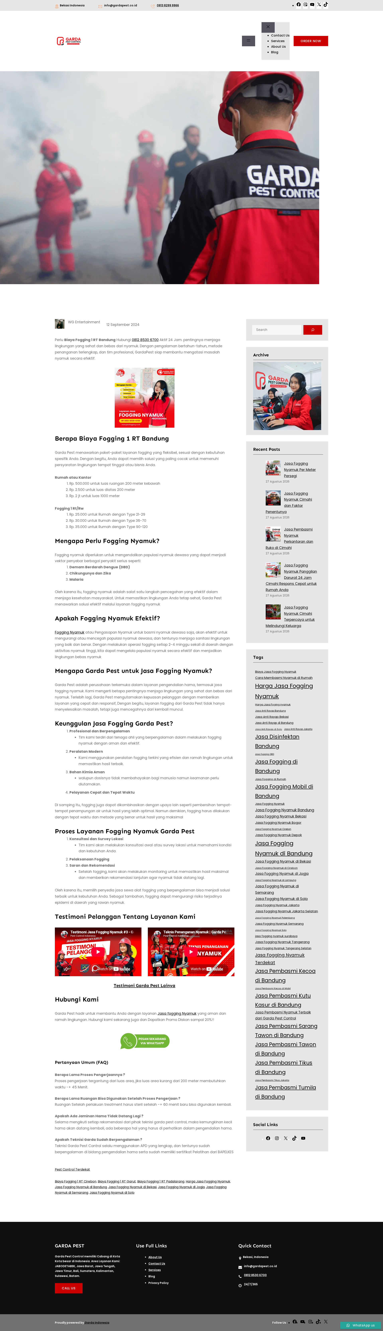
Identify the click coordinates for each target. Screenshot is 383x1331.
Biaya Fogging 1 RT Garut (117, 1181)
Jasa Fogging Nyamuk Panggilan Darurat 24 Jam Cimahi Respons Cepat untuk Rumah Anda (291, 577)
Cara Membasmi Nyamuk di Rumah (284, 677)
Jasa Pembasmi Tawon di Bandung (285, 1049)
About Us (155, 1257)
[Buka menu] (248, 41)
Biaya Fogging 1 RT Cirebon (75, 1181)
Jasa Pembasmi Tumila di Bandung (285, 1092)
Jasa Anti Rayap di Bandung (274, 723)
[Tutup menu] (268, 27)
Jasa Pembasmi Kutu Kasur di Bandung (283, 1000)
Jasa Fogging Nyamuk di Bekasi (132, 1187)
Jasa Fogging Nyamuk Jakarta (277, 905)
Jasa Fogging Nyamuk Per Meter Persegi (300, 469)
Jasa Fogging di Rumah (270, 779)
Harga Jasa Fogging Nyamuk (208, 1181)
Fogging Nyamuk (69, 632)
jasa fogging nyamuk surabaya (276, 936)
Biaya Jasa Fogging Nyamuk (275, 672)
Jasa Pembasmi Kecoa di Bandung (285, 975)
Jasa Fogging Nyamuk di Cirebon (276, 868)
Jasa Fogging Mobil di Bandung (284, 791)
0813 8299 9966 (168, 5)
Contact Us (156, 1264)
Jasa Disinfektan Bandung (277, 741)
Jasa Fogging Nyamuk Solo (270, 930)
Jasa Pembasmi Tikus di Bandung (283, 1067)
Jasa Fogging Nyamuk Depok (278, 835)
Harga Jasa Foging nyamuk (273, 704)
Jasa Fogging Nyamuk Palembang (275, 917)
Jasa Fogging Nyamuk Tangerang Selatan (283, 948)
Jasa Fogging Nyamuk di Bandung (81, 1187)
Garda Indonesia (97, 1323)
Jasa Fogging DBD (264, 754)
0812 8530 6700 (145, 339)
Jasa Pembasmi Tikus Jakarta (272, 1080)
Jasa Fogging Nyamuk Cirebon (273, 829)
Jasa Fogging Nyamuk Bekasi (280, 816)
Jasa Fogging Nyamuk (270, 804)
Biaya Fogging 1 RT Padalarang (160, 1181)
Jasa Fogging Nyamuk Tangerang (282, 942)
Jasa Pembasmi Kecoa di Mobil (273, 988)
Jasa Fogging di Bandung (276, 766)
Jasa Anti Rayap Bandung (270, 710)
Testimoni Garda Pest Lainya (144, 985)
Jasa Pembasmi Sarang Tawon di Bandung (286, 1030)
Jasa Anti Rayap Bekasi (272, 717)
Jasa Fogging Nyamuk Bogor (278, 822)
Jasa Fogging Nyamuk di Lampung (275, 880)
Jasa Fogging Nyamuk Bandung (284, 810)
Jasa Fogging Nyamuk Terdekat (280, 959)
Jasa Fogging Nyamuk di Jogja (181, 1187)
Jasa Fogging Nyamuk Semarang (279, 924)
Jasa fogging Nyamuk (177, 1013)
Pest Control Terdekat (72, 1169)
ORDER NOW (311, 41)
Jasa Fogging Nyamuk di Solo (112, 1192)
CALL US (69, 1288)
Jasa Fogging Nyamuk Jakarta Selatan (286, 911)
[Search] (312, 330)
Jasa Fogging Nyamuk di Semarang (277, 889)
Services (154, 1270)
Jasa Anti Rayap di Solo (268, 729)
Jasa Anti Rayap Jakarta (298, 729)
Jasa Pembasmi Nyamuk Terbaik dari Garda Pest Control (283, 1015)
